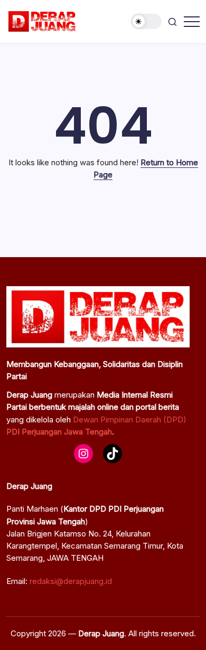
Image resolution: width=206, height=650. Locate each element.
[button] (146, 21)
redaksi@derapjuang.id (71, 581)
